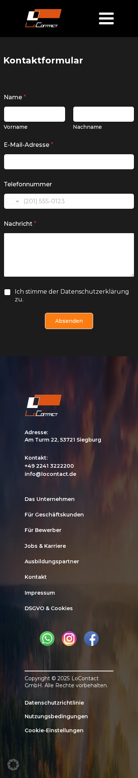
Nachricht (20, 223)
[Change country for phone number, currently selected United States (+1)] (12, 201)
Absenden (69, 321)
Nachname (87, 127)
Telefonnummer (28, 184)
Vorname (16, 127)
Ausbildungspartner (52, 561)
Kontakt (36, 577)
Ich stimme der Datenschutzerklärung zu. (72, 295)
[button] (13, 764)
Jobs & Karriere (45, 546)
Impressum (40, 592)
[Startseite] (43, 19)
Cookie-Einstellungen (54, 730)
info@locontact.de (50, 474)
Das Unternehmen (50, 499)
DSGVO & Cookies (49, 608)
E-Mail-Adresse (28, 144)
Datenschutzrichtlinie (54, 702)
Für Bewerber (43, 530)
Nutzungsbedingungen (56, 716)
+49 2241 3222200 (49, 466)
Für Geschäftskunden (54, 514)
